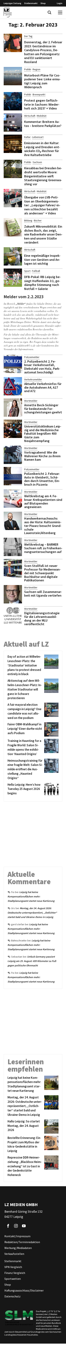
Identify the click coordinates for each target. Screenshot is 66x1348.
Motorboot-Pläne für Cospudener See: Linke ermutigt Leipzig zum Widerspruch (42, 81)
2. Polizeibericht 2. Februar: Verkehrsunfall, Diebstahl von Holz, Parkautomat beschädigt (42, 366)
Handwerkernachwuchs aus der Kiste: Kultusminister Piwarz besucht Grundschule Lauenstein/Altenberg (42, 525)
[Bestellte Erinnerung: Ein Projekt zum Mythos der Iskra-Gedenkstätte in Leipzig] (50, 1144)
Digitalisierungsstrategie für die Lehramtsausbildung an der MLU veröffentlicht (42, 618)
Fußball (36, 271)
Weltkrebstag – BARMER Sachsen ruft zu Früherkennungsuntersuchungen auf (43, 548)
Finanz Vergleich (14, 1273)
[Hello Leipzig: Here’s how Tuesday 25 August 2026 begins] (50, 790)
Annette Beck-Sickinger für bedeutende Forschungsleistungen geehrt (43, 408)
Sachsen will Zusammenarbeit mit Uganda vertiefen (43, 594)
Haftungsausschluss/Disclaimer (24, 1290)
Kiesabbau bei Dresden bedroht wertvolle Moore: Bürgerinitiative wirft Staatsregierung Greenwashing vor (43, 176)
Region (36, 69)
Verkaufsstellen (14, 1254)
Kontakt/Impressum (17, 1236)
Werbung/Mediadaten (18, 1248)
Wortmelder (30, 400)
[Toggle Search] (49, 12)
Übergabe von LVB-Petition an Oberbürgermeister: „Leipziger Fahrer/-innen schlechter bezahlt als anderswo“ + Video (42, 205)
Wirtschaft (29, 115)
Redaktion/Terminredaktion (22, 1242)
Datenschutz (12, 1296)
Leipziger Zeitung (12, 3)
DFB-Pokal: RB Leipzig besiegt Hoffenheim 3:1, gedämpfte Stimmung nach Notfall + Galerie (42, 283)
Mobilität (41, 115)
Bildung (28, 220)
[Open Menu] (60, 12)
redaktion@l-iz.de (26, 345)
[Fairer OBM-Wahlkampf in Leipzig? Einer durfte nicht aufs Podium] (50, 729)
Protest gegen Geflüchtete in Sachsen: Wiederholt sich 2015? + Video (41, 104)
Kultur (27, 137)
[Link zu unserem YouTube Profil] (23, 1226)
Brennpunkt (39, 94)
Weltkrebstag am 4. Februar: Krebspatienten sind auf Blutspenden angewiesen (43, 501)
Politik (27, 69)
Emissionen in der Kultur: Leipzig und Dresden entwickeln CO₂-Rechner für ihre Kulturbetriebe (42, 149)
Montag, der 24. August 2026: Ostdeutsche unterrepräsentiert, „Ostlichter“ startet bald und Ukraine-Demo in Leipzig (32, 913)
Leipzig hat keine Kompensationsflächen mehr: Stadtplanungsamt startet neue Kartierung (31, 896)
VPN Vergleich (13, 1267)
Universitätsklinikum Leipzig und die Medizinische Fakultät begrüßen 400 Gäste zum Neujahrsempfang (42, 433)
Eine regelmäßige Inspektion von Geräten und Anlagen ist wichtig (42, 259)
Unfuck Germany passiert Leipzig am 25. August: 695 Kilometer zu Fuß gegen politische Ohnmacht (32, 961)
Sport (27, 271)
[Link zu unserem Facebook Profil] (8, 1226)
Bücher (38, 220)
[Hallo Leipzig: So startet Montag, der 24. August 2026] (50, 1126)
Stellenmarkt (31, 3)
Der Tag (28, 36)
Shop (43, 3)
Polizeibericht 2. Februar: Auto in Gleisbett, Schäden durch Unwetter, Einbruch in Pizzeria (42, 479)
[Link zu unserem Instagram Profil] (16, 1226)
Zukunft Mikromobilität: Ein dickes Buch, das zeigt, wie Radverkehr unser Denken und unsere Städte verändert (43, 234)
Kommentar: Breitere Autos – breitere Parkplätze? (42, 124)
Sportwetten (12, 1279)
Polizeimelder (31, 357)
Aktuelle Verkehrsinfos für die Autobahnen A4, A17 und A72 (42, 387)
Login (59, 3)
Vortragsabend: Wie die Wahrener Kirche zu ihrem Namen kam (42, 456)
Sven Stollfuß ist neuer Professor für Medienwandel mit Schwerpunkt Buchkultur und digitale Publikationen (42, 573)
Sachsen (37, 162)
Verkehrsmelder (33, 379)
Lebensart (37, 137)
